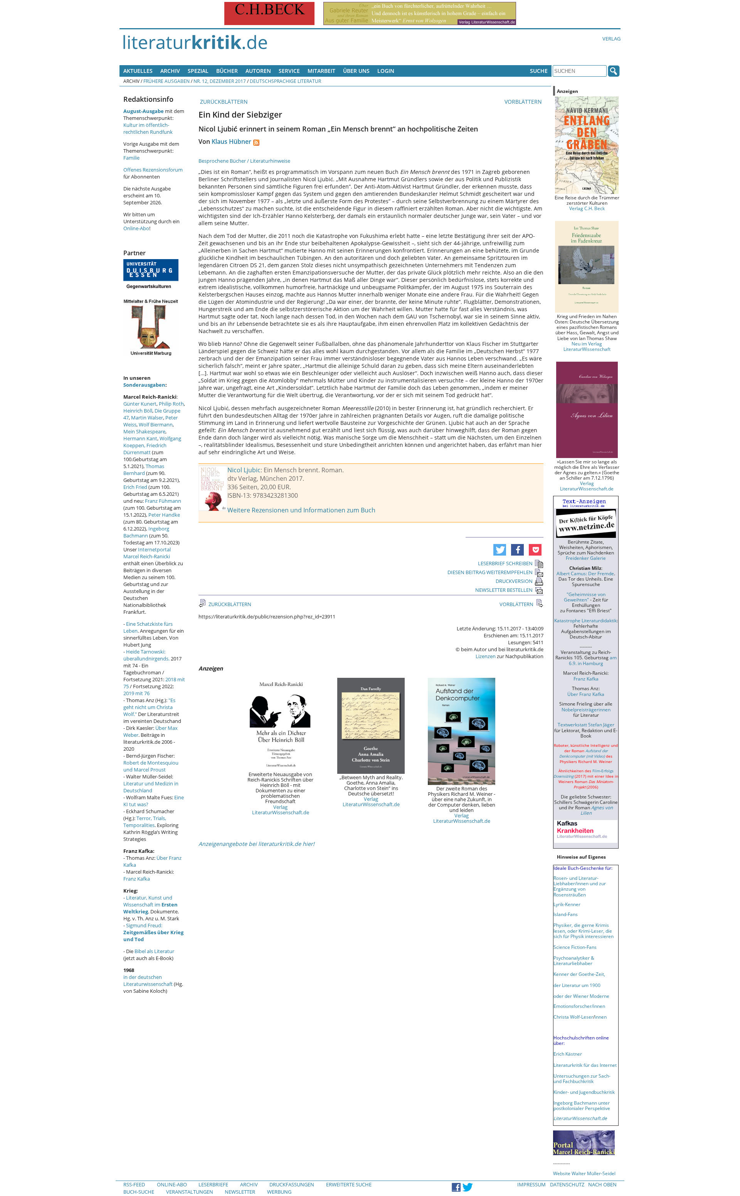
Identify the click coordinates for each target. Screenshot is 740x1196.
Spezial (198, 70)
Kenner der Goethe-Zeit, (579, 974)
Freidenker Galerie (586, 558)
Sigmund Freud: (153, 932)
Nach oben (602, 1184)
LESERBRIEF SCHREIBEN (505, 563)
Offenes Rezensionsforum (153, 169)
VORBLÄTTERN (524, 101)
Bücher (227, 70)
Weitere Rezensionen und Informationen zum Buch (301, 510)
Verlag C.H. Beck (587, 208)
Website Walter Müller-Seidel (584, 1173)
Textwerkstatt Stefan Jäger (586, 724)
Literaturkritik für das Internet (585, 1065)
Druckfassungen (291, 1184)
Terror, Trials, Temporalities (144, 822)
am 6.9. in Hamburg (593, 660)
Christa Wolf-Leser (573, 1017)
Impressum (531, 1184)
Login (385, 70)
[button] (499, 550)
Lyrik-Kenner (566, 904)
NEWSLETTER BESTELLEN (504, 589)
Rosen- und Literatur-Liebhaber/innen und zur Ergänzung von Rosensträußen (579, 886)
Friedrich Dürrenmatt (144, 449)
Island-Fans (565, 914)
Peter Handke (164, 514)
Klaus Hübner (231, 141)
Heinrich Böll (137, 410)
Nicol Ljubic (244, 470)
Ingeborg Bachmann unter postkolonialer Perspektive (581, 1105)
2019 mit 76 (136, 693)
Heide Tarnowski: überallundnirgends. (146, 655)
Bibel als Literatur (154, 951)
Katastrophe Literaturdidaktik (585, 620)
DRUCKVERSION (514, 581)
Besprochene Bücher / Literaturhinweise (244, 160)
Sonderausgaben (144, 384)
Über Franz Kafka (585, 694)
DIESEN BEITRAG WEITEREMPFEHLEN (490, 572)
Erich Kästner (567, 1054)
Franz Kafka (136, 878)
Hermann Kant (140, 438)
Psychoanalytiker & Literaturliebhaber (573, 960)
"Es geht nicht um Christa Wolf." (149, 707)
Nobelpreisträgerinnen (586, 709)
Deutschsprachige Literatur (285, 81)
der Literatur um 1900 (576, 985)
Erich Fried (135, 486)
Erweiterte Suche (349, 1184)
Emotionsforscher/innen (579, 1006)
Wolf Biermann (156, 424)
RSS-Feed (134, 1184)
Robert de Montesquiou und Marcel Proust (150, 766)
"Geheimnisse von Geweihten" (584, 597)
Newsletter (240, 1191)
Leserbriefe (213, 1184)
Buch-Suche (138, 1191)
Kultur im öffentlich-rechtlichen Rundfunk (148, 128)
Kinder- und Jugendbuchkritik (584, 1092)
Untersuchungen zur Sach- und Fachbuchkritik (581, 1078)
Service (289, 70)
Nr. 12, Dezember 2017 (219, 81)
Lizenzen (486, 656)
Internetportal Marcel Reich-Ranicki (147, 553)
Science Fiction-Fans (575, 947)
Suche (539, 70)
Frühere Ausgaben (166, 81)
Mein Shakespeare (144, 431)
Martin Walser (147, 417)
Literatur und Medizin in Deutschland (150, 787)
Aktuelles (138, 70)
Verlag (611, 38)
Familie (131, 157)
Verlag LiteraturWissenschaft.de (280, 810)
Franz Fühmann (163, 500)
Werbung (279, 1191)
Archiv (170, 70)
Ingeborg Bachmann (146, 532)
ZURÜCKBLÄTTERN (223, 101)
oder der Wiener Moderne (581, 996)
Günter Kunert (139, 403)
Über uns (356, 70)
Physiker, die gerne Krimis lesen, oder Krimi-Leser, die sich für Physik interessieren (583, 930)
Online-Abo (136, 228)
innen (601, 1017)
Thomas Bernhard (143, 470)
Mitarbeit (321, 70)
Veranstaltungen (189, 1191)
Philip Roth (171, 403)
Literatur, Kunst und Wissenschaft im (150, 904)
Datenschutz (567, 1184)
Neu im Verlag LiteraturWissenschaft (586, 346)
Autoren (258, 70)
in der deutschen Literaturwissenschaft (148, 980)
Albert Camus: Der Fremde (585, 573)
